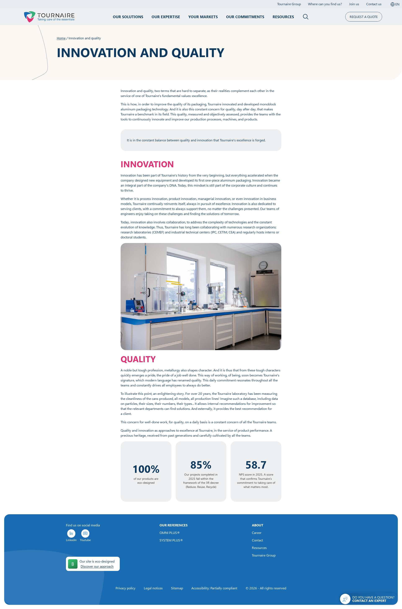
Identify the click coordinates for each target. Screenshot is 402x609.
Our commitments (245, 17)
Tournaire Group (264, 555)
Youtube (85, 539)
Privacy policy (125, 588)
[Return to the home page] (49, 16)
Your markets (203, 17)
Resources (283, 17)
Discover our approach (97, 566)
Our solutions (128, 17)
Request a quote (364, 16)
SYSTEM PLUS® (171, 540)
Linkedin (71, 539)
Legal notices (153, 588)
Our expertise (166, 17)
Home (61, 38)
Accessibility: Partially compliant (214, 588)
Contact (257, 540)
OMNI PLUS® (170, 532)
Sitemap (177, 588)
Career (257, 532)
